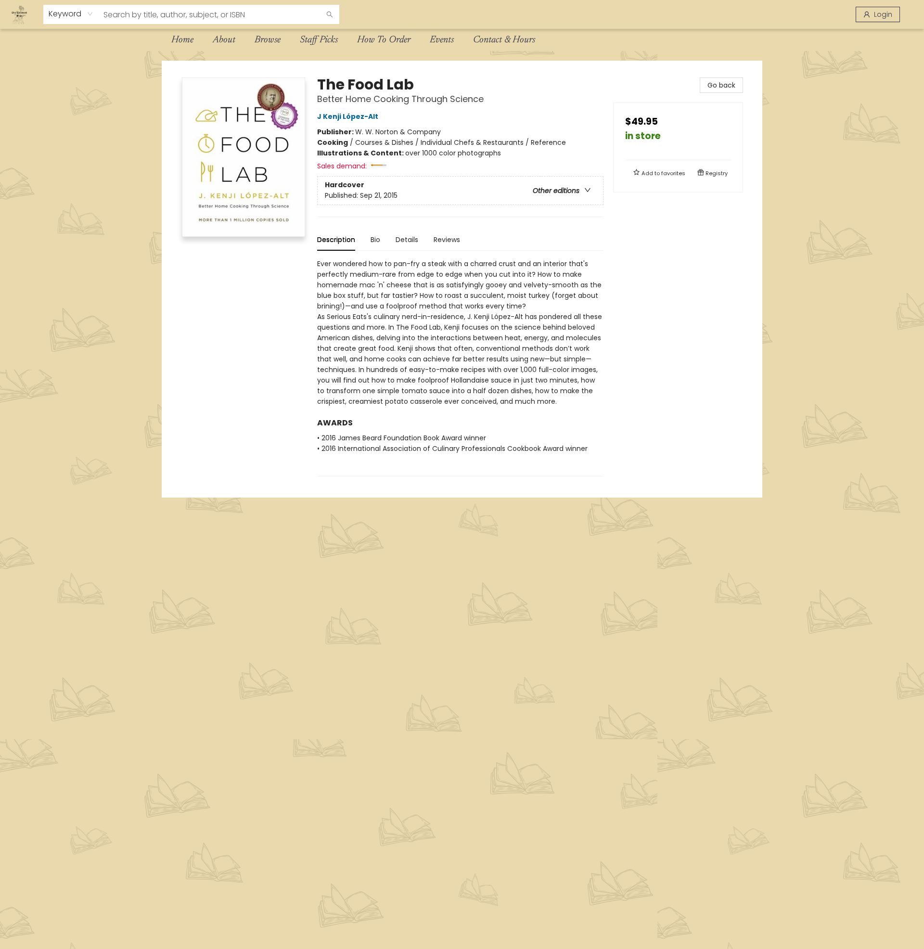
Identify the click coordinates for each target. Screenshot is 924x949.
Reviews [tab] (447, 239)
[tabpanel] (460, 367)
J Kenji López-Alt (347, 116)
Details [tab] (407, 239)
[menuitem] (182, 40)
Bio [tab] (375, 239)
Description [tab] (336, 239)
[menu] (462, 40)
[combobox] (71, 14)
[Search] (329, 14)
